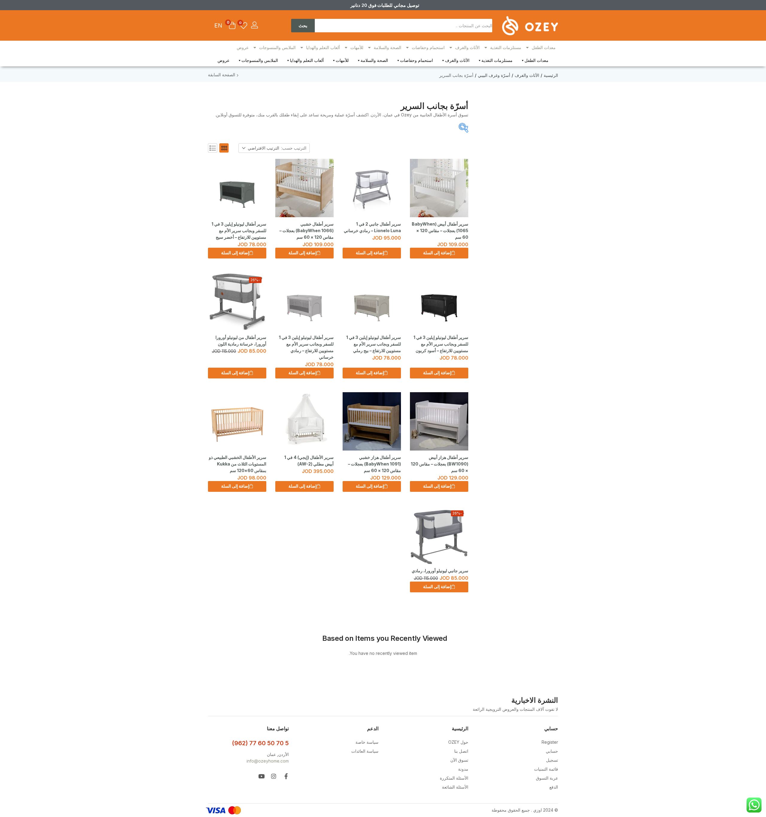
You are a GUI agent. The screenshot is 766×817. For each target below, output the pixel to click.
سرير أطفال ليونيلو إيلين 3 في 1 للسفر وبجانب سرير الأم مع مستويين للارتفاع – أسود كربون (441, 344)
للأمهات (356, 47)
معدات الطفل (544, 47)
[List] (212, 148)
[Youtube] (261, 776)
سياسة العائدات (365, 751)
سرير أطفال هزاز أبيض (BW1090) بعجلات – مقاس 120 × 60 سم (439, 464)
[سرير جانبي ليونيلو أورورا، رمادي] (439, 535)
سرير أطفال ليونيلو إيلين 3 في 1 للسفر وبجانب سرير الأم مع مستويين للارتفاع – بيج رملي (373, 344)
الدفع (553, 786)
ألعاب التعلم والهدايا (323, 47)
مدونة (463, 769)
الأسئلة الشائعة (455, 786)
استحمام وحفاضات (428, 47)
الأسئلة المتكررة (454, 778)
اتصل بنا (461, 751)
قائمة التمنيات (546, 769)
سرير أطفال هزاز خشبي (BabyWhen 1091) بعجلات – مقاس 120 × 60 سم (374, 464)
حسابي (552, 751)
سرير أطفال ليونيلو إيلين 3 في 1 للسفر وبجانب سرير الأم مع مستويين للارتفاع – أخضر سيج (239, 230)
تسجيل (552, 760)
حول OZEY (458, 742)
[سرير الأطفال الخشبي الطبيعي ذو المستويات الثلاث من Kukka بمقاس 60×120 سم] (237, 421)
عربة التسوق (547, 778)
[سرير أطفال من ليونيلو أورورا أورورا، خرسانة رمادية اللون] (237, 301)
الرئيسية (551, 75)
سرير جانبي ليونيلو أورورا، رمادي (440, 570)
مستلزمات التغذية (505, 47)
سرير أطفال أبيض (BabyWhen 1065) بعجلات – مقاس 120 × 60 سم (440, 230)
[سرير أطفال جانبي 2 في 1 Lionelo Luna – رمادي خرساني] (372, 188)
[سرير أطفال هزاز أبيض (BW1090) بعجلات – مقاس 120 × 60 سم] (439, 421)
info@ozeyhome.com (268, 760)
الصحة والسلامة (387, 47)
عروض (243, 47)
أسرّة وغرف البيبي (494, 75)
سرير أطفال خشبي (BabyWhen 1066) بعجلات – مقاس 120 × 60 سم (306, 230)
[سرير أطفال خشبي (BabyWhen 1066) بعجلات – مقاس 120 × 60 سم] (304, 188)
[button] (232, 26)
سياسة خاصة (367, 742)
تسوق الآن (459, 760)
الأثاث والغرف (467, 47)
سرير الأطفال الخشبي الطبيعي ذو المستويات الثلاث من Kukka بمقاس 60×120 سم (237, 464)
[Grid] (224, 148)
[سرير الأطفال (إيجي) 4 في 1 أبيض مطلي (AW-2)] (304, 421)
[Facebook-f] (286, 776)
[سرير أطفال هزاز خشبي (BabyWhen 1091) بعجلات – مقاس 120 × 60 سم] (372, 421)
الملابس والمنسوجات (277, 47)
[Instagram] (273, 776)
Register (550, 742)
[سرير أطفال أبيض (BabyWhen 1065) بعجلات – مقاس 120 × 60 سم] (439, 188)
